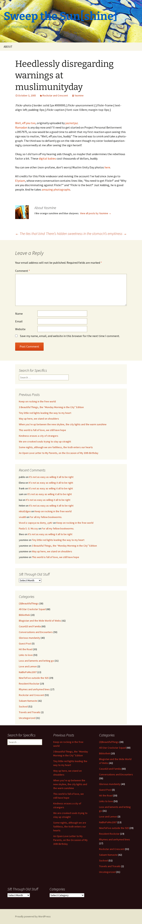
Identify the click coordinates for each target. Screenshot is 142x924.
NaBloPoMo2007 (28, 672)
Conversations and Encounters (36, 632)
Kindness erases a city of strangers (38, 435)
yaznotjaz (71, 123)
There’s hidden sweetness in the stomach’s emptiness (86, 233)
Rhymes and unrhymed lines (34, 689)
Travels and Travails (29, 712)
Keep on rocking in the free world (37, 401)
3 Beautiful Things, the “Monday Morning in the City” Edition (51, 407)
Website (20, 329)
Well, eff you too (25, 123)
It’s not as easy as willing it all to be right (51, 477)
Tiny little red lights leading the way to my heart (45, 413)
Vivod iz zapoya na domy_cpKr (36, 522)
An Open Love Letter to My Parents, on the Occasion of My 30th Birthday (58, 453)
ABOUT (8, 46)
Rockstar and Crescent (55, 95)
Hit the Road (25, 649)
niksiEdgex (25, 511)
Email (19, 321)
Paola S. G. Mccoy (28, 528)
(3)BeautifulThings (29, 603)
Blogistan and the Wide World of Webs (40, 620)
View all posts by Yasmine (95, 213)
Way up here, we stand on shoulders (39, 418)
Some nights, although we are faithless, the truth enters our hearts (56, 447)
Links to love (26, 655)
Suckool (23, 706)
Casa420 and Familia (30, 626)
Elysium (20, 180)
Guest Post (25, 643)
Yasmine (79, 95)
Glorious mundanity (29, 637)
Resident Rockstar (29, 683)
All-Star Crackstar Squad (32, 609)
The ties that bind (30, 233)
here (107, 167)
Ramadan (21, 127)
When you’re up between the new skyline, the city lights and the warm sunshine (62, 424)
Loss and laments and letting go (36, 660)
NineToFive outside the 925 (34, 678)
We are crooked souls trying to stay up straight (45, 441)
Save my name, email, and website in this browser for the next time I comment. (70, 336)
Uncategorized (27, 718)
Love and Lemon (28, 666)
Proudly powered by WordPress (33, 916)
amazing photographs (56, 189)
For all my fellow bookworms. (46, 517)
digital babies (47, 158)
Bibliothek (24, 615)
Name (19, 313)
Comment (22, 271)
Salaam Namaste (28, 700)
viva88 (22, 517)
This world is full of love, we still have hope (42, 430)
